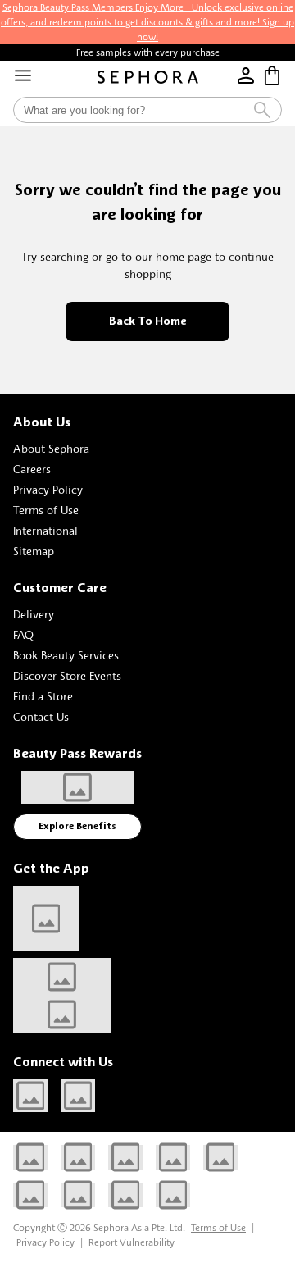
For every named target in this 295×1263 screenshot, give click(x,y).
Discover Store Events (67, 675)
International (45, 530)
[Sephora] (148, 77)
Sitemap (33, 551)
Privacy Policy (48, 489)
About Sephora (51, 448)
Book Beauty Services (66, 655)
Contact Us (41, 716)
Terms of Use (46, 510)
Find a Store (43, 696)
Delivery (33, 614)
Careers (32, 469)
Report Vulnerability (131, 1242)
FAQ (23, 634)
